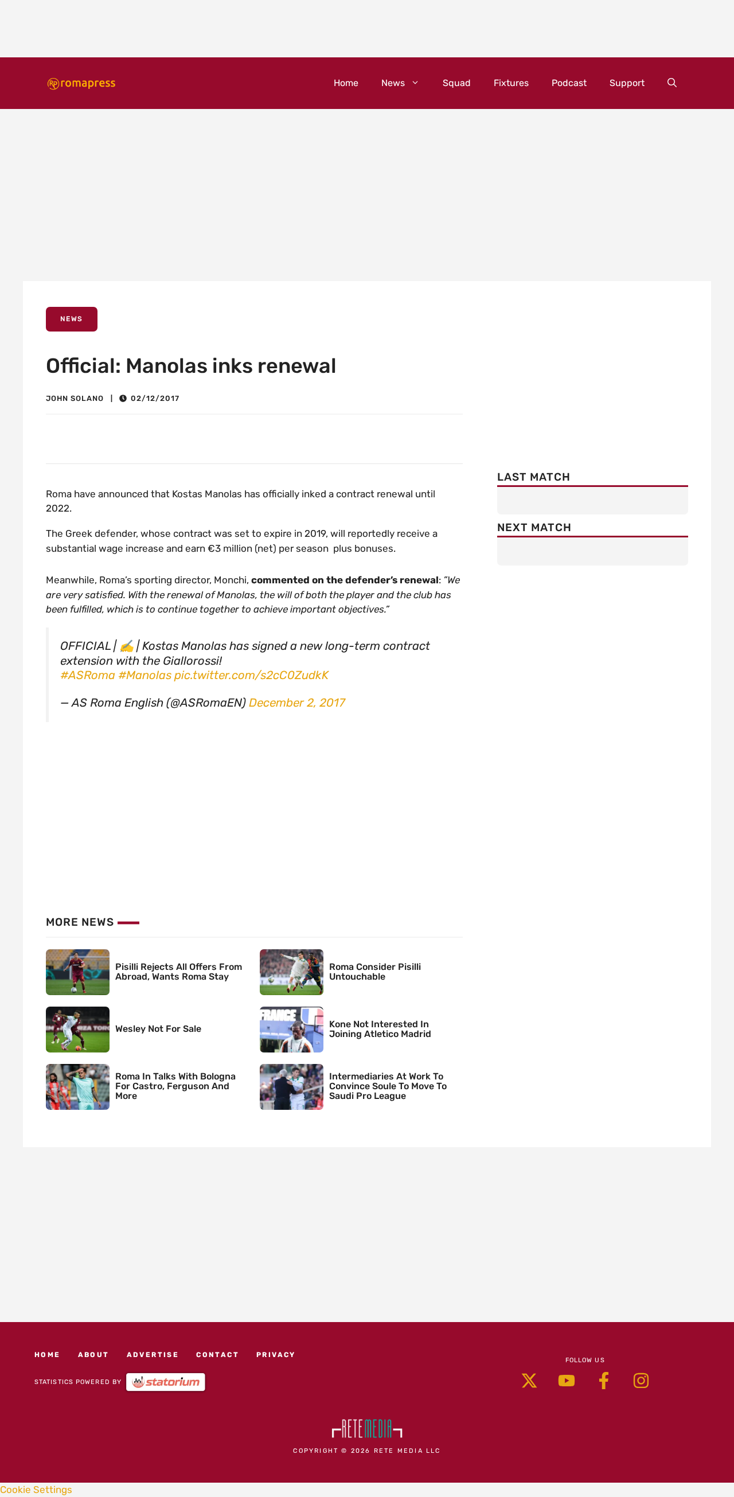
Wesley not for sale (158, 1028)
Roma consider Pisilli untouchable (375, 971)
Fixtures (511, 82)
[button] (672, 83)
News (393, 82)
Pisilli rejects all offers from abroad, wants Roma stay (178, 971)
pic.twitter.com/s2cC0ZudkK (251, 675)
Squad (457, 82)
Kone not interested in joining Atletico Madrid (380, 1029)
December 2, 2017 (297, 702)
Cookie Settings (36, 1489)
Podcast (569, 82)
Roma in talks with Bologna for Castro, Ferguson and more (175, 1086)
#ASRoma (87, 675)
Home (346, 82)
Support (627, 82)
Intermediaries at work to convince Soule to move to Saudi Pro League (388, 1086)
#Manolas (144, 675)
